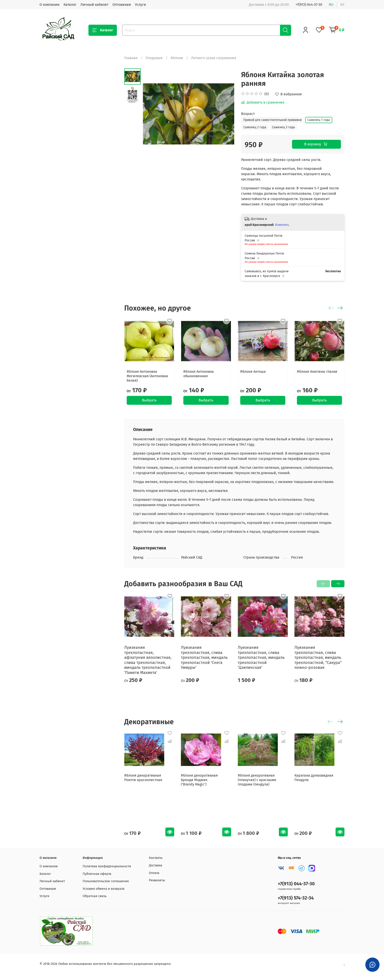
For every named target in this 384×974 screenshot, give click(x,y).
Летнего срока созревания (213, 58)
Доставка (155, 865)
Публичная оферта (97, 874)
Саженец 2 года (254, 127)
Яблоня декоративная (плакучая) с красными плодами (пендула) (257, 779)
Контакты (156, 858)
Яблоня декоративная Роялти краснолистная (143, 777)
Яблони (177, 58)
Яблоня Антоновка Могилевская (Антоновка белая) (147, 376)
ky (342, 4)
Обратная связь (94, 896)
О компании (50, 4)
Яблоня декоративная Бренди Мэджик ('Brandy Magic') (199, 779)
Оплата (154, 873)
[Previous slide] (151, 114)
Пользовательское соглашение (106, 881)
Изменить (282, 225)
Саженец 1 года (318, 120)
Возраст (248, 114)
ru (331, 4)
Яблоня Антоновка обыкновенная (198, 373)
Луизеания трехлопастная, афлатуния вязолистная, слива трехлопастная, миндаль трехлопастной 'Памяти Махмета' (147, 660)
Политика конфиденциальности (107, 866)
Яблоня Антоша (253, 371)
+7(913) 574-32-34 (296, 898)
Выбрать (149, 400)
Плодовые (154, 58)
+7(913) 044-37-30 (309, 4)
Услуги (140, 4)
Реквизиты (157, 880)
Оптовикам (121, 4)
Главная (131, 58)
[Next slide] (225, 114)
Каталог (70, 4)
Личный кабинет (94, 4)
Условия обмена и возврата (103, 889)
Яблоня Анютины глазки (317, 371)
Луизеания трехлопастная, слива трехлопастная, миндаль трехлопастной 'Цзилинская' (261, 657)
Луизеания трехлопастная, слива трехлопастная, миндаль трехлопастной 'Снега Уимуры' (204, 657)
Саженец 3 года (283, 127)
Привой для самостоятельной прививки (272, 120)
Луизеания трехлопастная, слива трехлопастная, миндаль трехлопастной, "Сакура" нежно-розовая (318, 657)
